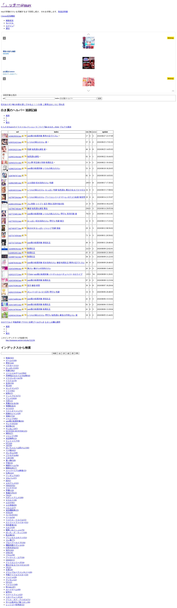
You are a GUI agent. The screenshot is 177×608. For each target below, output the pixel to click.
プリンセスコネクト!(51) (16, 538)
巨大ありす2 (6, 104)
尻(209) (9, 386)
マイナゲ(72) (11, 488)
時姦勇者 (17, 322)
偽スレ (30, 268)
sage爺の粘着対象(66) (15, 421)
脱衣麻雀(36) (11, 525)
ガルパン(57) (11, 478)
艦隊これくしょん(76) (15, 530)
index (57, 98)
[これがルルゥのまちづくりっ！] (88, 83)
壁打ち (63, 214)
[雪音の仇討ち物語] (88, 43)
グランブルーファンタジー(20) (19, 572)
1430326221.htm (14, 150)
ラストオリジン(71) (14, 411)
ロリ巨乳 (45, 292)
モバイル (9, 23)
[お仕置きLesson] (88, 63)
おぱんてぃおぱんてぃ (10, 74)
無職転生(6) (11, 406)
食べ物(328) (11, 460)
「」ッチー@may (16, 5)
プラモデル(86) (12, 455)
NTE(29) (9, 513)
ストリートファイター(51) (17, 522)
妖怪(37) (9, 393)
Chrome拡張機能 (8, 16)
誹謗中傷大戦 (58, 204)
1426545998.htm (14, 269)
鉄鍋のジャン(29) (13, 413)
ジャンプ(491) (12, 419)
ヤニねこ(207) (12, 429)
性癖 (29, 149)
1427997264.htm (14, 197)
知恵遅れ (61, 190)
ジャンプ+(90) (12, 436)
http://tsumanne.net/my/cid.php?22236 (20, 340)
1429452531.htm (14, 163)
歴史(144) (10, 363)
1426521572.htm (14, 274)
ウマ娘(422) (11, 450)
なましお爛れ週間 (52, 322)
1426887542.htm (14, 257)
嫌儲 (29, 208)
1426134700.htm (14, 309)
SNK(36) (9, 553)
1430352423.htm (14, 142)
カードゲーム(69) (13, 590)
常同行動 (71, 214)
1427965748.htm (14, 209)
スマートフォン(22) (14, 595)
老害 (38, 285)
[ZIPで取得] (25, 136)
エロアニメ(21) (12, 483)
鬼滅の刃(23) (11, 493)
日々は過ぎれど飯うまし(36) (18, 602)
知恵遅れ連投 (37, 149)
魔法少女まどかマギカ (75, 190)
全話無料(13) (11, 438)
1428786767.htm (14, 176)
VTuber (30, 274)
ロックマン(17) (12, 388)
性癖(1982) (10, 371)
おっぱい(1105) (12, 368)
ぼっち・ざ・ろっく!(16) (16, 533)
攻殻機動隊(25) (12, 510)
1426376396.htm (14, 286)
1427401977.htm (14, 228)
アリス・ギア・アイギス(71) (18, 600)
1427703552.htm (14, 221)
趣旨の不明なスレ (67, 315)
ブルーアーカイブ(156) (15, 543)
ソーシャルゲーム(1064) (16, 373)
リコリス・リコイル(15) (16, 520)
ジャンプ (48, 228)
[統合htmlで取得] (23, 136)
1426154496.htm (14, 299)
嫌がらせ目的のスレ (42, 268)
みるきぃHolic (53, 127)
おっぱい (49, 190)
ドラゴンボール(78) (14, 378)
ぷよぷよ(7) (11, 508)
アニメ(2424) (11, 398)
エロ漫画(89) (11, 505)
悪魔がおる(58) (12, 403)
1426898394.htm (14, 249)
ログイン (9, 26)
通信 (8, 28)
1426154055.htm (14, 305)
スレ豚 (30, 162)
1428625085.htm (14, 183)
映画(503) (10, 358)
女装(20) (9, 570)
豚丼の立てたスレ (50, 136)
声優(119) (10, 490)
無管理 (82, 197)
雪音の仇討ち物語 (9, 51)
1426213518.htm (14, 292)
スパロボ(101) (12, 515)
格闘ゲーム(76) (12, 465)
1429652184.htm (14, 157)
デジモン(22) (11, 580)
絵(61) (8, 481)
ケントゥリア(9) (13, 441)
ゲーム (64, 197)
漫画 (58, 228)
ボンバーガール (34, 292)
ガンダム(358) (12, 453)
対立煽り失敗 (39, 162)
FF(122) (9, 582)
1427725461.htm (14, 214)
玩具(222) (10, 473)
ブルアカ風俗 (65, 127)
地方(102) (10, 550)
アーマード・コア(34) (15, 557)
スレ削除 (31, 204)
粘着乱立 (49, 162)
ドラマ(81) (10, 391)
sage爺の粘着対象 (34, 136)
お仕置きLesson (9, 71)
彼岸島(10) (10, 426)
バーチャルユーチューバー (60, 274)
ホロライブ (77, 274)
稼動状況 (9, 20)
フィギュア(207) (13, 476)
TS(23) (8, 495)
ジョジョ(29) (11, 577)
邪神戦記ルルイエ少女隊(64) (18, 376)
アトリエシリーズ (53, 197)
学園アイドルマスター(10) (17, 575)
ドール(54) (10, 517)
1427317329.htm (14, 243)
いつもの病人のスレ (36, 142)
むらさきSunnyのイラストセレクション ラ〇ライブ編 (24, 127)
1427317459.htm (14, 236)
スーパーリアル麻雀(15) (16, 470)
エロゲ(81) (10, 503)
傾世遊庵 (6, 53)
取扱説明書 (63, 12)
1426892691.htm (14, 253)
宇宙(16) (9, 463)
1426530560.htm (14, 280)
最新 (8, 116)
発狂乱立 (46, 243)
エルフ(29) (10, 527)
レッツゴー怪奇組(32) (15, 605)
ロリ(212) (10, 408)
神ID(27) (9, 433)
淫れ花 (61, 104)
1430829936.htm (14, 136)
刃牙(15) (9, 401)
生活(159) (10, 383)
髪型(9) (9, 592)
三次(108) (10, 458)
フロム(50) (10, 555)
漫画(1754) (10, 416)
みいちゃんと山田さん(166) (17, 448)
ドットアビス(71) (13, 396)
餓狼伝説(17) (11, 468)
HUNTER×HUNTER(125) (16, 431)
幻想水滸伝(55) (12, 548)
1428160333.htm (14, 190)
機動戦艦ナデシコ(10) (15, 545)
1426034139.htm (14, 315)
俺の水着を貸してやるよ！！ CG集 (27, 104)
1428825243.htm (14, 169)
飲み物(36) (10, 535)
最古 (8, 122)
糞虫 (50, 204)
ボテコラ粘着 (73, 197)
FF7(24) (9, 443)
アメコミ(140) (12, 584)
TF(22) (8, 567)
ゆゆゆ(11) (10, 560)
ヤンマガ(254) (12, 424)
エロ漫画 (31, 183)
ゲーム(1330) (11, 360)
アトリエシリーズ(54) (15, 562)
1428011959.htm (14, 204)
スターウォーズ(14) (14, 597)
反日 (46, 204)
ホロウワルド (7, 322)
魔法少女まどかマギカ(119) (17, 565)
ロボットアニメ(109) (14, 498)
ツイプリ (39, 204)
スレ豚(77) (10, 540)
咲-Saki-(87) (10, 587)
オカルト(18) (11, 500)
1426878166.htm (14, 263)
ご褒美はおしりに (50, 104)
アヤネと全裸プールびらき (32, 322)
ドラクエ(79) (11, 381)
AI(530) (9, 445)
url (4, 98)
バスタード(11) (12, 365)
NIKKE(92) (10, 485)
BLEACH (31, 228)
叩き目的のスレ (42, 183)
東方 (62, 221)
